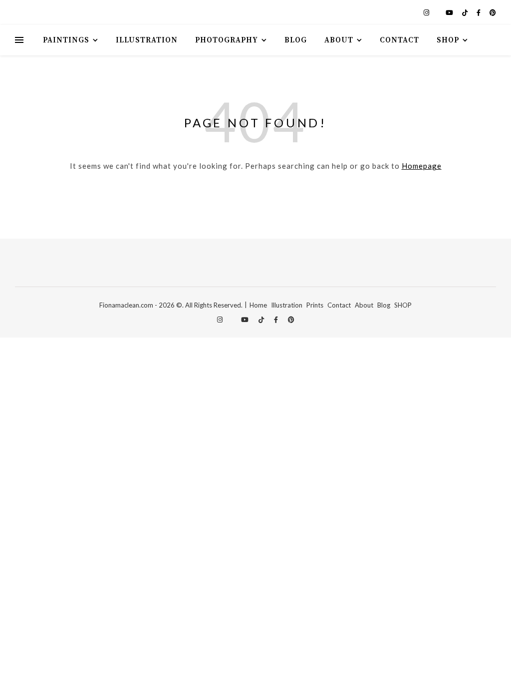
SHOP (403, 305)
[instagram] (427, 12)
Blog (295, 40)
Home (258, 305)
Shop (448, 40)
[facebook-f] (479, 12)
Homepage (422, 165)
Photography (226, 40)
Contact (399, 40)
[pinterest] (493, 12)
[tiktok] (465, 12)
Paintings (66, 40)
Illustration (147, 40)
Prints (314, 305)
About (338, 40)
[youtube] (450, 12)
